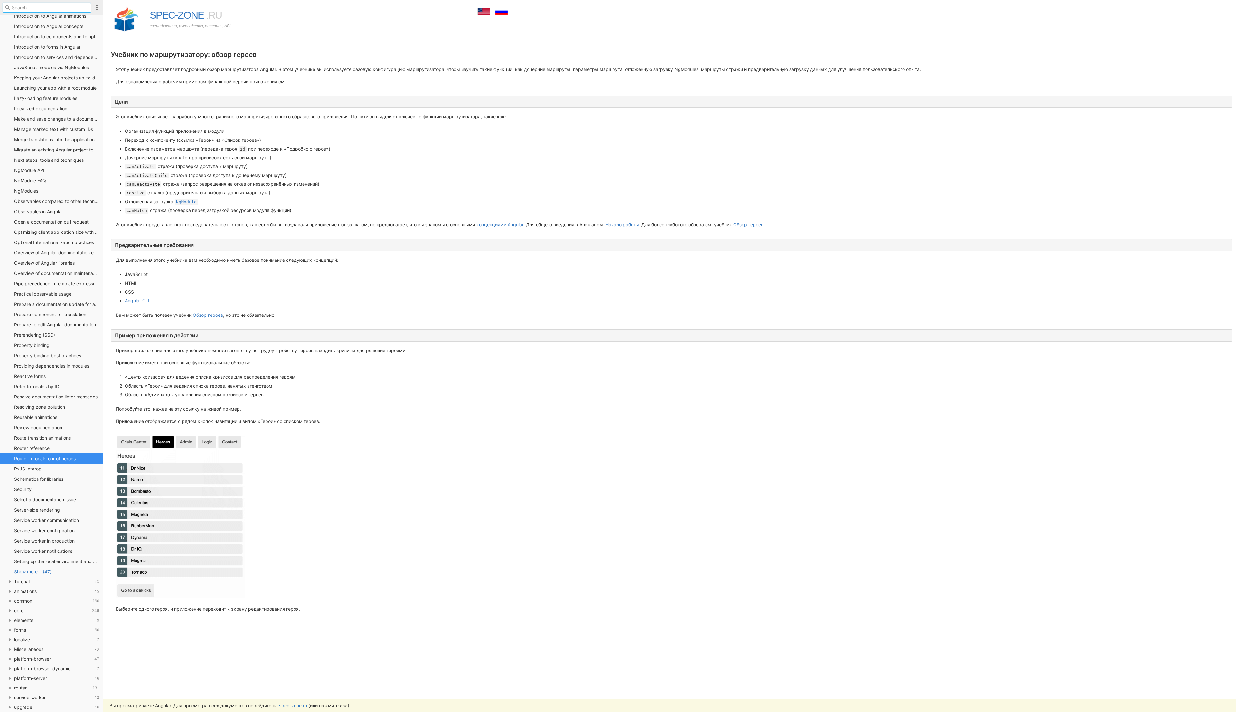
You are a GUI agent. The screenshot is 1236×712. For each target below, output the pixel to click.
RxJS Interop (28, 468)
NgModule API (29, 170)
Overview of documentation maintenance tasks (58, 273)
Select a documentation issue (45, 499)
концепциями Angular (499, 224)
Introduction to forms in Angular (47, 47)
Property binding (32, 345)
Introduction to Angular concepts (48, 26)
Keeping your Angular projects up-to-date (58, 77)
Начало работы (622, 224)
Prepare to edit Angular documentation (55, 324)
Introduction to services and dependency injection (58, 57)
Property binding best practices (47, 355)
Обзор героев (748, 224)
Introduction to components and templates (58, 36)
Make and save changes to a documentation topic (58, 119)
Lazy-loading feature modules (45, 98)
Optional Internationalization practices (54, 242)
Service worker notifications (43, 551)
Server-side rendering (37, 510)
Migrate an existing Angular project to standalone (58, 149)
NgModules (26, 191)
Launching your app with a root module (55, 88)
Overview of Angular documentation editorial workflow (58, 252)
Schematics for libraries (38, 479)
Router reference (32, 448)
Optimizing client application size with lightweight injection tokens (58, 232)
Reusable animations (35, 417)
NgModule (186, 201)
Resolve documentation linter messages (56, 396)
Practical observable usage (42, 294)
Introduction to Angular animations (50, 16)
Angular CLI (137, 300)
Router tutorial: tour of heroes (45, 458)
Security (23, 489)
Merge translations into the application (54, 139)
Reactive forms (30, 376)
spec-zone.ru (293, 705)
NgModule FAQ (30, 180)
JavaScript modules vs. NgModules (51, 67)
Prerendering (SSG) (34, 335)
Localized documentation (40, 108)
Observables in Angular (38, 211)
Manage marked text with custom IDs (53, 129)
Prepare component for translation (50, 314)
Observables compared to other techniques (58, 201)
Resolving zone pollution (39, 407)
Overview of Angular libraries (44, 263)
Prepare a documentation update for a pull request (58, 304)
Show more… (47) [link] (33, 571)
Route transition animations (42, 438)
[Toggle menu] (97, 7)
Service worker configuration (44, 530)
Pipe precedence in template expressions (57, 283)
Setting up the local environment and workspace (58, 561)
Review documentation (38, 427)
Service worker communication (46, 520)
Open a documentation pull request (51, 221)
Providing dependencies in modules (51, 366)
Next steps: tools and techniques (49, 160)
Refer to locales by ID (36, 386)
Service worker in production (44, 540)
